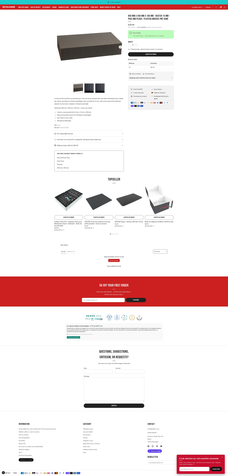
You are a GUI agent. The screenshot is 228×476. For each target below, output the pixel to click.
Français (208, 7)
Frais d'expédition (141, 27)
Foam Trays (94, 7)
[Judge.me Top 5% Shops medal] (139, 317)
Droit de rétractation (25, 455)
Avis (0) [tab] (63, 251)
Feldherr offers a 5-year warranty (29, 432)
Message (86, 376)
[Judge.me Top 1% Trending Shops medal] (132, 317)
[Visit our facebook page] (148, 446)
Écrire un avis (114, 260)
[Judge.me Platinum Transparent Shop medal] (124, 317)
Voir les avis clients (73, 337)
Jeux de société (35, 7)
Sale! (119, 7)
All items (60, 164)
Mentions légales (24, 449)
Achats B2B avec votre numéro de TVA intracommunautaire (37, 429)
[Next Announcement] (133, 2)
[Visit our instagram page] (153, 446)
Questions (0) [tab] (71, 251)
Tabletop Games (23, 7)
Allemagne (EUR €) (197, 7)
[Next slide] (120, 47)
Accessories (46, 7)
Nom (85, 368)
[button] (3, 472)
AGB (20, 452)
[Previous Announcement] (95, 2)
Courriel (117, 368)
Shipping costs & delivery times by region (142, 78)
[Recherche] (216, 7)
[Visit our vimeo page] (157, 446)
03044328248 (152, 432)
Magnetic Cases (64, 7)
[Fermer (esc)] (222, 457)
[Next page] (174, 200)
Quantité (130, 42)
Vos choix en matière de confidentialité (31, 446)
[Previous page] (54, 200)
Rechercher (22, 443)
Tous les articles (23, 435)
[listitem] (114, 2)
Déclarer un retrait (26, 460)
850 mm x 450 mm (63, 168)
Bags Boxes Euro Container (80, 7)
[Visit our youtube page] (161, 446)
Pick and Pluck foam (63, 157)
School (54, 7)
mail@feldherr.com (153, 429)
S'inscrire (216, 469)
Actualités (22, 440)
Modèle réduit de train (107, 7)
